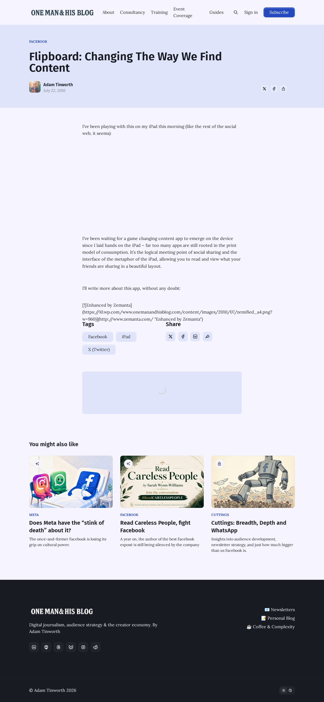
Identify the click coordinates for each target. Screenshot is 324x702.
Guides (216, 12)
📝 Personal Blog (278, 618)
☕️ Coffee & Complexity (270, 626)
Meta (34, 515)
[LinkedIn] (195, 336)
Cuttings (220, 515)
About (108, 12)
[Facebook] (274, 89)
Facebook (38, 41)
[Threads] (58, 647)
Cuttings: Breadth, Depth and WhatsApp (248, 526)
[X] (264, 89)
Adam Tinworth (58, 84)
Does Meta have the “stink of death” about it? (66, 526)
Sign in (251, 12)
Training (159, 12)
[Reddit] (95, 647)
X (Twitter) (99, 349)
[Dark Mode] (287, 690)
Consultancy (132, 12)
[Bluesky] (71, 647)
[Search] (236, 12)
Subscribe (279, 12)
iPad (126, 336)
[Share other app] (283, 89)
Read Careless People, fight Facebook (155, 526)
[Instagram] (83, 647)
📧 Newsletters (279, 609)
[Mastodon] (46, 647)
